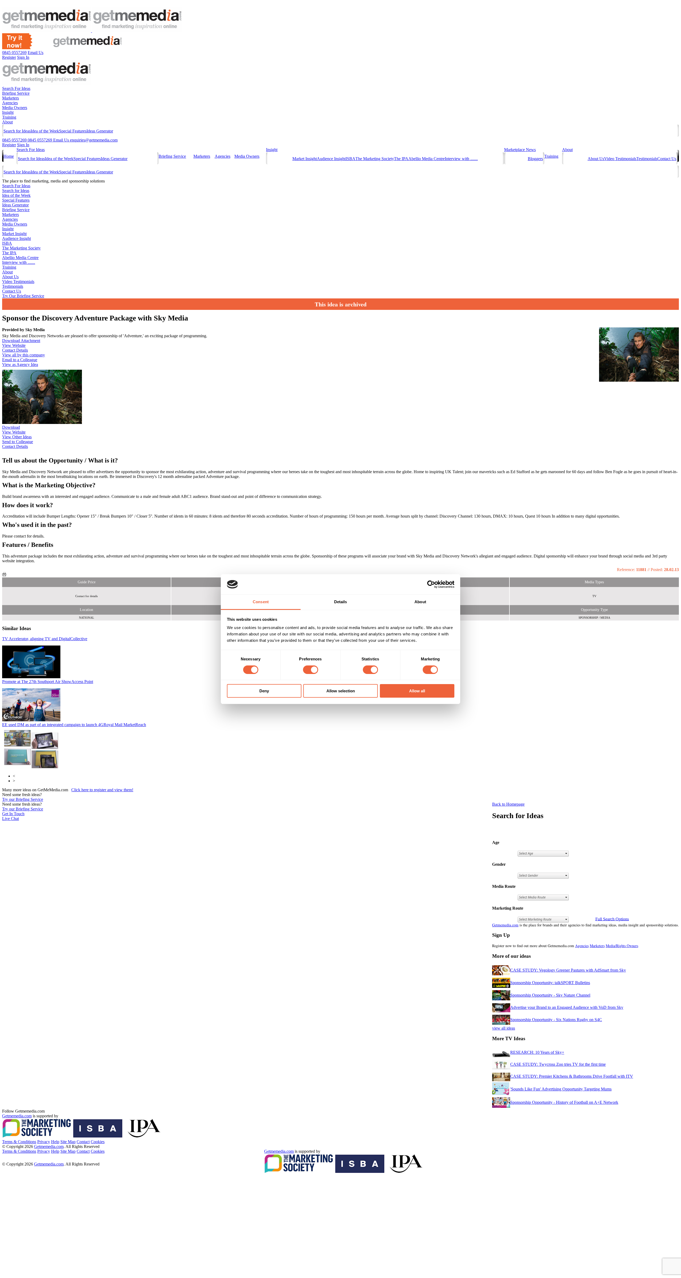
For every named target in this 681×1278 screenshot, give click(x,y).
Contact (83, 1141)
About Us (596, 158)
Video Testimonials (620, 158)
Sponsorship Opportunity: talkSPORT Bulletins (550, 982)
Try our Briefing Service (22, 799)
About (7, 122)
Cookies (98, 1141)
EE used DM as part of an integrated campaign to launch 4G (74, 724)
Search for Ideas (17, 131)
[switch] (310, 669)
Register (9, 145)
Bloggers (535, 158)
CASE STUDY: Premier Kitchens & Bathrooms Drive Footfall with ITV (571, 1076)
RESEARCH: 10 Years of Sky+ (537, 1052)
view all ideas (503, 1028)
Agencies (10, 103)
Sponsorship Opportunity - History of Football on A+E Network (564, 1102)
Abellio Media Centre (426, 158)
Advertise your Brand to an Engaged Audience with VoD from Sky (566, 1007)
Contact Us (666, 158)
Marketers (10, 98)
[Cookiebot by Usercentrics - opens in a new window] (431, 584)
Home (8, 156)
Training (9, 117)
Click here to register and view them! (102, 790)
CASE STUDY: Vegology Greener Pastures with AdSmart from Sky (568, 970)
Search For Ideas (16, 88)
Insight (8, 112)
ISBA (350, 158)
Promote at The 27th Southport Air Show (47, 681)
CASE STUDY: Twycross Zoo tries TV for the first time (558, 1064)
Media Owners (14, 107)
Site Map (68, 1141)
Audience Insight (331, 158)
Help (55, 1141)
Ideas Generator (99, 131)
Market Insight (304, 158)
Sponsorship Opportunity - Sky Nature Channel (550, 995)
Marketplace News (520, 149)
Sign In (23, 145)
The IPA (401, 158)
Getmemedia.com (505, 924)
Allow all (417, 691)
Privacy (43, 1141)
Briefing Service (16, 93)
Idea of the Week (45, 131)
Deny (264, 691)
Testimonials (646, 158)
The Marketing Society (374, 158)
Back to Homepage (508, 804)
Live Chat (10, 818)
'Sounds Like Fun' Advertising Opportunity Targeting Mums (561, 1089)
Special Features (72, 131)
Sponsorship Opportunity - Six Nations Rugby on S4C (556, 1019)
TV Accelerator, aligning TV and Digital (44, 638)
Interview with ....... (461, 158)
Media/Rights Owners (622, 945)
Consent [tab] (261, 602)
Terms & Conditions (19, 1141)
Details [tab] (340, 602)
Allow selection (340, 691)
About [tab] (420, 602)
